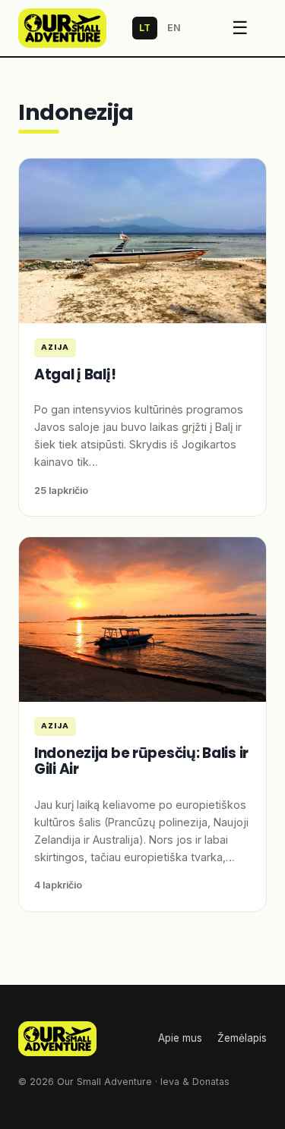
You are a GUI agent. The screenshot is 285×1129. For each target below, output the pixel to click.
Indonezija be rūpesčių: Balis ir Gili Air (141, 761)
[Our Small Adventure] (62, 28)
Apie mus (180, 1038)
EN (174, 27)
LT (144, 27)
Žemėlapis (242, 1038)
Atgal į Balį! (75, 374)
